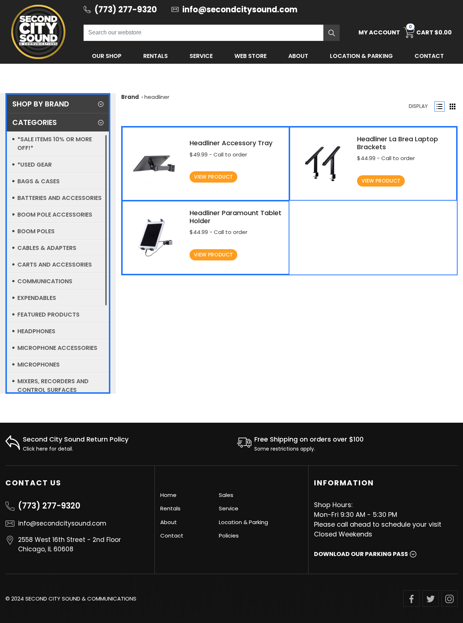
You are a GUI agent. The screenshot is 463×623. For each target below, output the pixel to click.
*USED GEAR (34, 164)
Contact (429, 56)
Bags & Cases (38, 181)
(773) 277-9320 (49, 505)
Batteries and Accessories (59, 198)
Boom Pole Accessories (54, 214)
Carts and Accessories (54, 264)
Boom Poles (36, 231)
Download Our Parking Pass (361, 554)
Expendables (36, 298)
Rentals (155, 56)
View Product (213, 176)
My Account (379, 32)
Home (168, 495)
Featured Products (48, 314)
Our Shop (107, 56)
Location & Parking (243, 522)
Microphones (38, 364)
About (298, 56)
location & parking (361, 56)
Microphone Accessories (57, 348)
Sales (226, 495)
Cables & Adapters (46, 248)
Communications (44, 281)
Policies (229, 535)
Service (201, 56)
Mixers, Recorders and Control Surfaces (53, 385)
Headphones (36, 331)
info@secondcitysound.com (62, 523)
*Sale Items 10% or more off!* (54, 143)
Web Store (250, 56)
